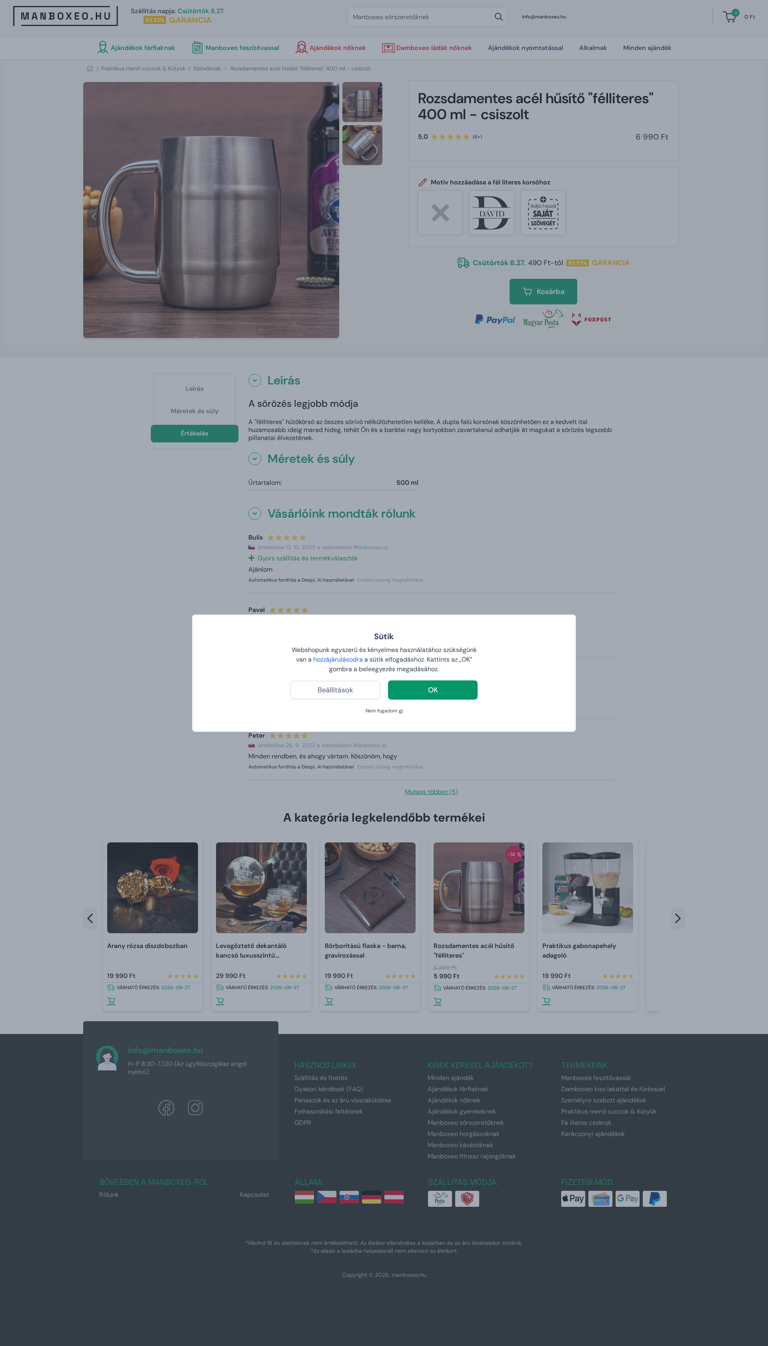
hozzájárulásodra (338, 659)
